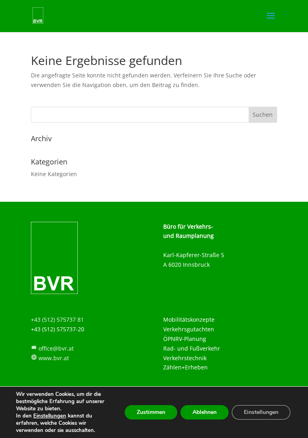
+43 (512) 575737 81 (57, 319)
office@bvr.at (56, 348)
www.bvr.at (53, 358)
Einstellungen (49, 416)
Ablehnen (204, 412)
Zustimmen (151, 412)
